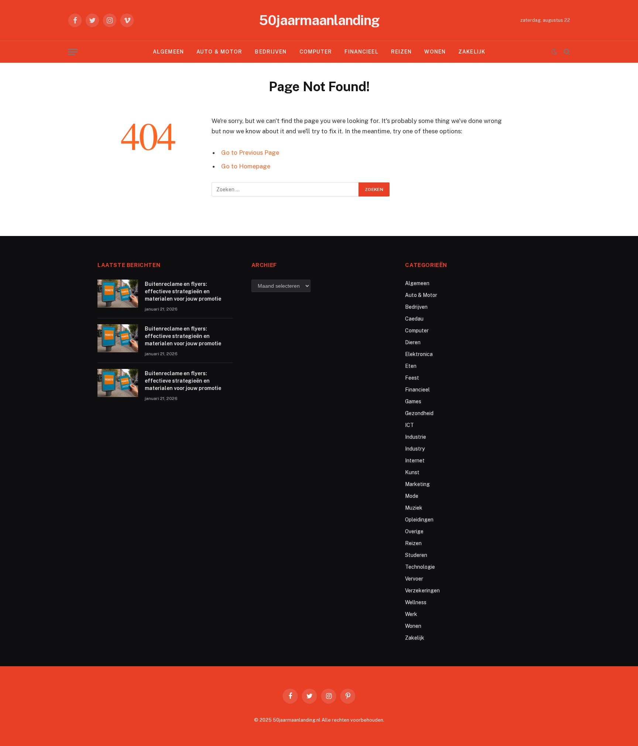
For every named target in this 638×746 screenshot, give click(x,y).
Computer (315, 52)
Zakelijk (471, 52)
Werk (411, 614)
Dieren (413, 342)
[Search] (566, 52)
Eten (410, 366)
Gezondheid (419, 413)
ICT (409, 425)
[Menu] (73, 52)
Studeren (416, 555)
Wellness (415, 602)
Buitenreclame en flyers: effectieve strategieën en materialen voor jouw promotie (183, 291)
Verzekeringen (422, 590)
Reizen (401, 52)
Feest (412, 378)
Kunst (412, 472)
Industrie (415, 437)
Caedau (414, 319)
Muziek (413, 508)
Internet (415, 460)
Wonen (435, 52)
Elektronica (419, 354)
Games (413, 401)
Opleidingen (419, 520)
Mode (411, 496)
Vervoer (414, 579)
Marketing (417, 484)
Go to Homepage (245, 166)
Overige (414, 531)
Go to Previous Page (250, 152)
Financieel (361, 52)
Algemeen (168, 52)
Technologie (420, 567)
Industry (415, 449)
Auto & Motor (219, 52)
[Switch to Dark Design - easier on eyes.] (554, 51)
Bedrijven (271, 52)
